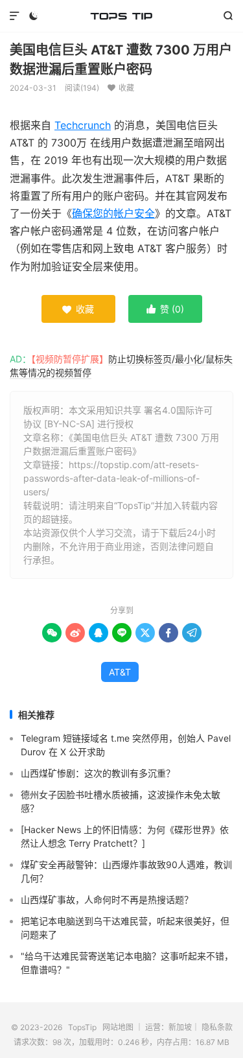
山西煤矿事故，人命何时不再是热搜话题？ (107, 899)
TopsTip (121, 16)
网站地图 (117, 1027)
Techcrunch (82, 125)
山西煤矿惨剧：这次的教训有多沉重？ (98, 773)
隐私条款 (217, 1027)
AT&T (120, 671)
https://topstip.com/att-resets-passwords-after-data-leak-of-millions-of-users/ (111, 478)
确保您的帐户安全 (113, 213)
